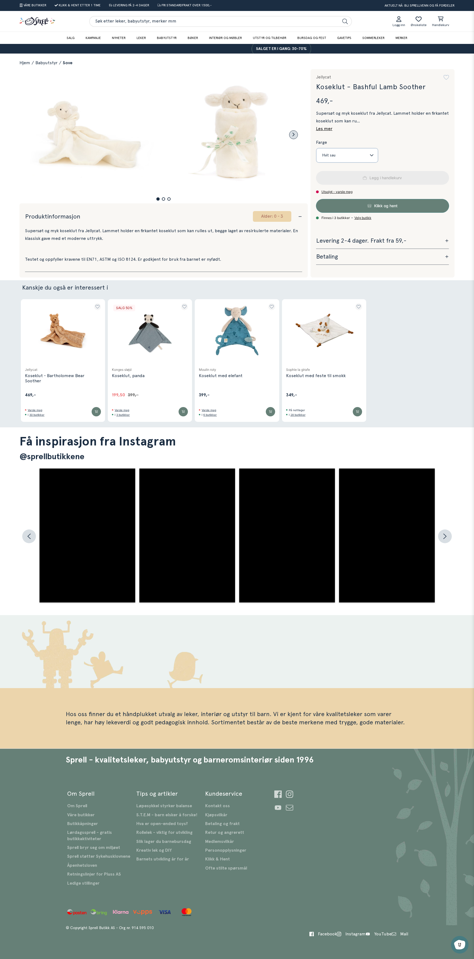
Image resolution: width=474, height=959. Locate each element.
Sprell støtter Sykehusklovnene (98, 856)
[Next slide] (293, 134)
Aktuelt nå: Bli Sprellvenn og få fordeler (420, 5)
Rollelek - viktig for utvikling (164, 832)
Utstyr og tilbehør (269, 38)
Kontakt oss (217, 806)
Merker (401, 38)
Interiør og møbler (225, 38)
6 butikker (210, 414)
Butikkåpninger (82, 823)
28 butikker (298, 414)
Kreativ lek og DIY (154, 850)
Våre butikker (81, 815)
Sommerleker (373, 38)
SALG (71, 38)
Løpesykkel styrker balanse (164, 806)
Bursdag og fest (311, 38)
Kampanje (93, 38)
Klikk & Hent (217, 859)
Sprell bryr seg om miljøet (93, 847)
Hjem (24, 63)
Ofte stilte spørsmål (226, 868)
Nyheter (119, 38)
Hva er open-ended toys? (162, 823)
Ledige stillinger (83, 883)
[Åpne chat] (460, 945)
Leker (141, 38)
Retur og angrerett (224, 832)
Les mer (324, 129)
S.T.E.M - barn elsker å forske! (167, 815)
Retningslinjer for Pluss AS (94, 874)
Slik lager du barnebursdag (163, 841)
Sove (67, 63)
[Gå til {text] (278, 795)
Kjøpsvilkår (216, 815)
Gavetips (344, 38)
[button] (158, 199)
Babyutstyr (167, 38)
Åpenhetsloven (82, 865)
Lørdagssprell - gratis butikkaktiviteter (89, 835)
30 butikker (36, 414)
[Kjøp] (96, 411)
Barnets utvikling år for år (162, 859)
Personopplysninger (225, 850)
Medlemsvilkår (219, 841)
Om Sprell (77, 806)
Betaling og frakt (222, 823)
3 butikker (123, 414)
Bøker (193, 38)
